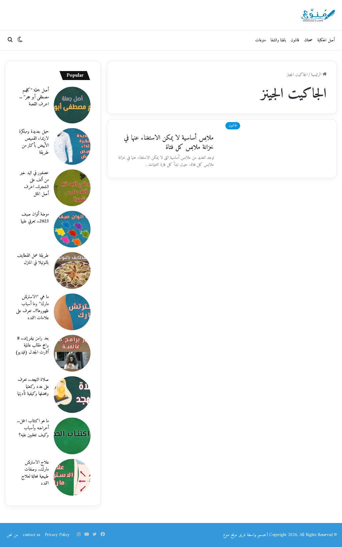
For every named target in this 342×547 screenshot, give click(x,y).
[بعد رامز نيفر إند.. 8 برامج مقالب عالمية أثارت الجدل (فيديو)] (72, 353)
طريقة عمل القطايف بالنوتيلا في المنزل (33, 259)
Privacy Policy (57, 535)
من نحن (12, 535)
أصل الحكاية (326, 40)
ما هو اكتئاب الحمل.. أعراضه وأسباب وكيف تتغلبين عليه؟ (33, 428)
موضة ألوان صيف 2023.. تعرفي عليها (35, 217)
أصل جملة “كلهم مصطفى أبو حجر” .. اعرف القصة (34, 97)
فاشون (295, 40)
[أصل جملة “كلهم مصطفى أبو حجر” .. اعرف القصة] (72, 105)
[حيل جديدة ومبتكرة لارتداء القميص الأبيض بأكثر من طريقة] (72, 146)
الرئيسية (317, 74)
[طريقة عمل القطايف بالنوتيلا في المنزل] (72, 270)
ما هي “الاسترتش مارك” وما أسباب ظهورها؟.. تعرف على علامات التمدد (32, 307)
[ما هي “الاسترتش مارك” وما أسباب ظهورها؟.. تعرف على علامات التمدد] (72, 312)
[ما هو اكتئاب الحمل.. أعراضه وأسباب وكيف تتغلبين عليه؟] (72, 436)
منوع (226, 535)
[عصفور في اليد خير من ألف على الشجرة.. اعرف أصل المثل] (72, 187)
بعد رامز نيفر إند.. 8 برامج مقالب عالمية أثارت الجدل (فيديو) (32, 345)
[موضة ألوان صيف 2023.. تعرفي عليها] (72, 229)
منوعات (260, 40)
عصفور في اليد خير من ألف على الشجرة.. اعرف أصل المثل (34, 183)
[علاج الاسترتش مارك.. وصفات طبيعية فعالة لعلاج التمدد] (72, 477)
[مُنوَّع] (318, 15)
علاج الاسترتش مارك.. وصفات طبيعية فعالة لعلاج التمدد (35, 473)
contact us (31, 535)
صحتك (308, 40)
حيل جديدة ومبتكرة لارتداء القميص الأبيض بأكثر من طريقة (34, 142)
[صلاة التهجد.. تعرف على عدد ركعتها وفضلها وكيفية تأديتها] (72, 394)
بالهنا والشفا (278, 40)
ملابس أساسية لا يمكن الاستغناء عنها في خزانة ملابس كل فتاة (169, 142)
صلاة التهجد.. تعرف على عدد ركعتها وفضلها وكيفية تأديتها (33, 387)
